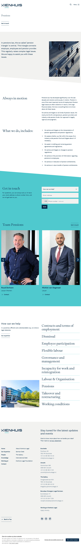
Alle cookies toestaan (72, 540)
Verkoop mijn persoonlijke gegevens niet (54, 539)
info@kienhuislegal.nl (47, 458)
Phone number (56, 201)
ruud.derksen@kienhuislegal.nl (12, 236)
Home (3, 448)
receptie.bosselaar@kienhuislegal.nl (51, 501)
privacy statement (55, 441)
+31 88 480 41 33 (49, 240)
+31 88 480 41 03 (8, 240)
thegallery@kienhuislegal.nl (49, 486)
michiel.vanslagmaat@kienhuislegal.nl (55, 236)
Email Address (47, 195)
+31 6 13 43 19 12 (8, 243)
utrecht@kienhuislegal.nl (48, 472)
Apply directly (44, 510)
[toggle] (36, 282)
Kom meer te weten (13, 543)
